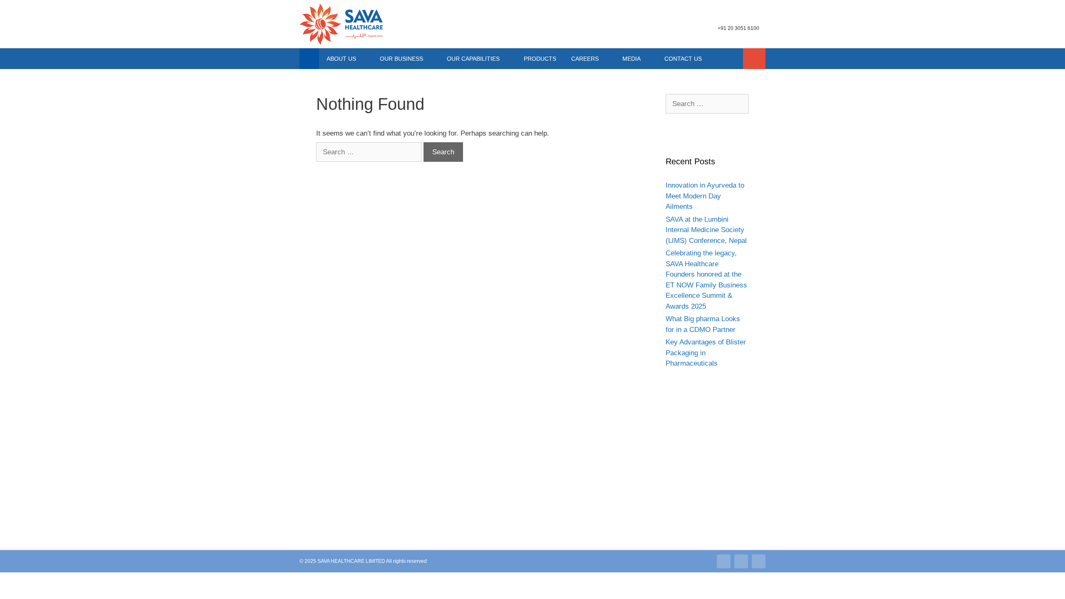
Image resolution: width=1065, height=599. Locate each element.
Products (540, 58)
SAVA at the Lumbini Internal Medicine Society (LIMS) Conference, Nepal (706, 230)
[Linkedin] (724, 561)
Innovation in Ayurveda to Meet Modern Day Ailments (705, 195)
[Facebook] (758, 561)
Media (631, 58)
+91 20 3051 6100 (738, 28)
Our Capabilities (473, 58)
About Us (341, 58)
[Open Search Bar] (754, 58)
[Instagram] (741, 561)
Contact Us (683, 58)
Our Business (401, 58)
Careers (585, 58)
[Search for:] (370, 152)
